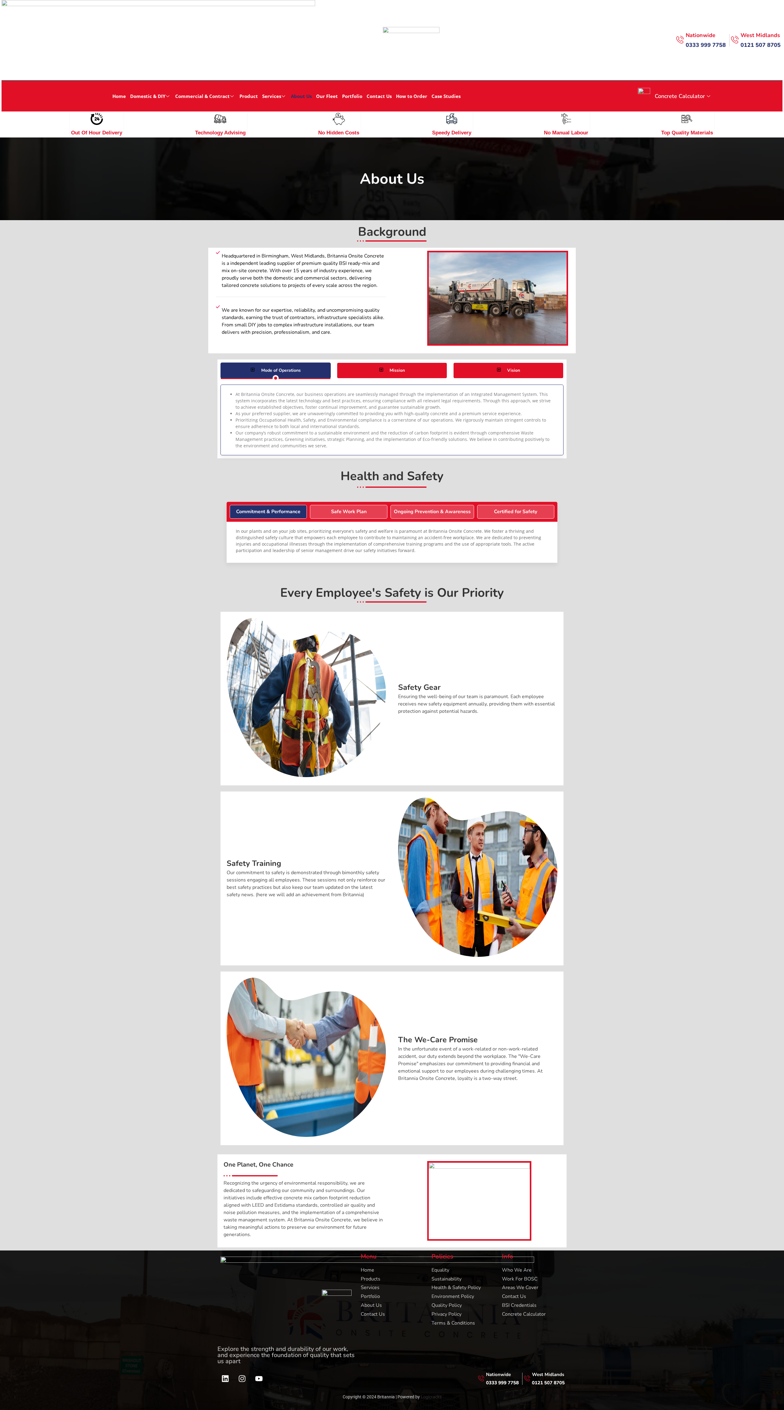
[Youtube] (258, 1378)
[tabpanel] (392, 420)
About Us (301, 96)
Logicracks (431, 1396)
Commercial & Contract (202, 96)
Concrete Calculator (680, 96)
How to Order (411, 96)
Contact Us (379, 96)
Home (119, 96)
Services (271, 96)
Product (248, 96)
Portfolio (352, 96)
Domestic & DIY (147, 96)
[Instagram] (242, 1378)
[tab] (276, 370)
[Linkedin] (225, 1378)
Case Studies (446, 96)
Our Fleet (327, 96)
